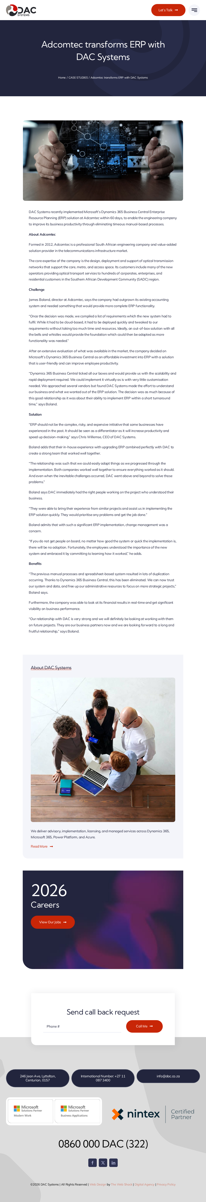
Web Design (98, 1184)
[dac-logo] (21, 6)
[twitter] (103, 1163)
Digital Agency (144, 1184)
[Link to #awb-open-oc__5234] (194, 10)
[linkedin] (113, 1163)
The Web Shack (121, 1184)
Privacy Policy (166, 1184)
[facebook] (92, 1163)
